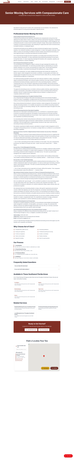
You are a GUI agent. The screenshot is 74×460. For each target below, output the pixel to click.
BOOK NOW (67, 1)
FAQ (40, 1)
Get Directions (19, 360)
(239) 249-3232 (60, 1)
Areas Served (26, 1)
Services (19, 1)
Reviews (36, 1)
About (32, 1)
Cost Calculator (45, 1)
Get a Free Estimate (44, 329)
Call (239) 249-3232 (31, 329)
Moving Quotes (52, 1)
